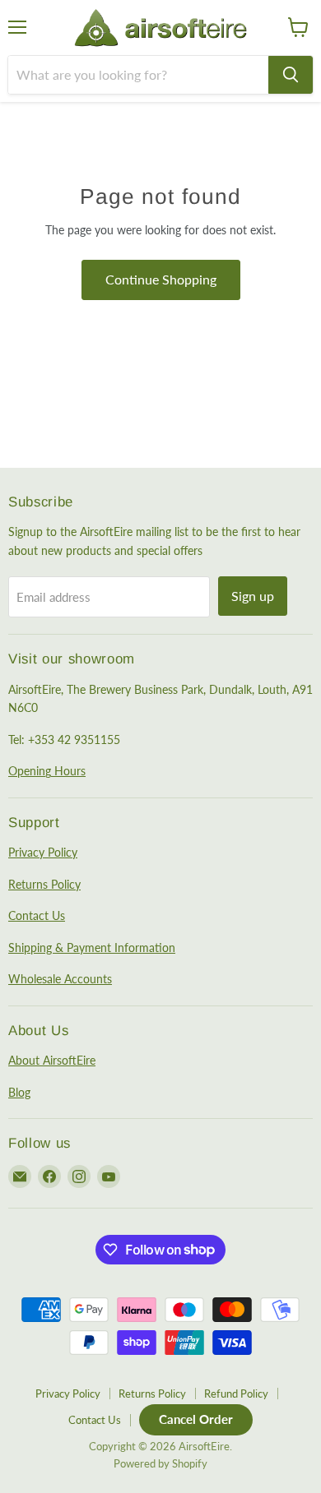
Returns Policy (44, 884)
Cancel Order (196, 1419)
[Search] (290, 75)
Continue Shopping (160, 279)
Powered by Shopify (160, 1463)
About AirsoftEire (51, 1060)
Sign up (252, 595)
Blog (19, 1092)
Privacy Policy (42, 852)
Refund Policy (236, 1393)
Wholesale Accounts (60, 979)
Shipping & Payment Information (91, 948)
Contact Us (36, 915)
